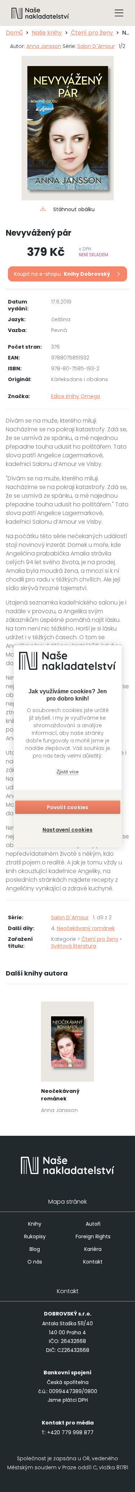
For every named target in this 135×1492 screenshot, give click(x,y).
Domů (14, 33)
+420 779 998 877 (70, 1432)
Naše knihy (47, 33)
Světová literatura (73, 946)
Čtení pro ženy (92, 33)
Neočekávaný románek (86, 928)
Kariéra (93, 1249)
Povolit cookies (68, 807)
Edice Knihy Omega (75, 396)
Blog (35, 1249)
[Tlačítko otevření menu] (119, 13)
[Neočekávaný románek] (67, 1060)
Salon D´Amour (96, 46)
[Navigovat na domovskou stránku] (40, 13)
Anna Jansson (43, 46)
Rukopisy (35, 1236)
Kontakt (93, 1261)
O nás (34, 1261)
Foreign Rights (93, 1236)
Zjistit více (67, 772)
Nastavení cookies (67, 829)
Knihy (34, 1223)
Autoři (93, 1223)
